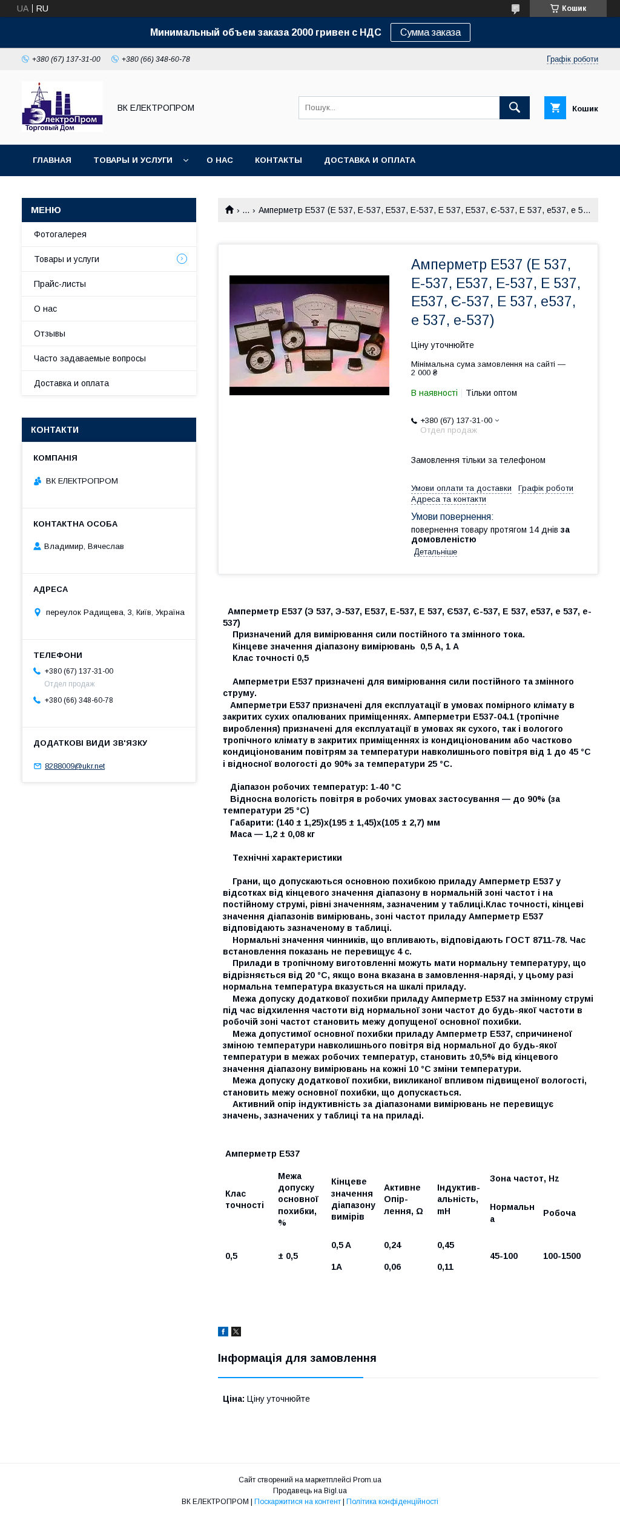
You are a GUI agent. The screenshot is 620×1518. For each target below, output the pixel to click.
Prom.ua (367, 1480)
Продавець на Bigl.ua (310, 1491)
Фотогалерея (60, 234)
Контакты (278, 160)
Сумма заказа (430, 32)
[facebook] (223, 1333)
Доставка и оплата (369, 160)
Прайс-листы (60, 284)
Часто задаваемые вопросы (90, 358)
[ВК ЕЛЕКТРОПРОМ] (62, 129)
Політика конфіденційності (392, 1501)
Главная (52, 160)
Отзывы (49, 333)
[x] (236, 1333)
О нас (219, 160)
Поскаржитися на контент (297, 1501)
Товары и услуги (133, 160)
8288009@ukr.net (75, 765)
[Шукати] (515, 107)
